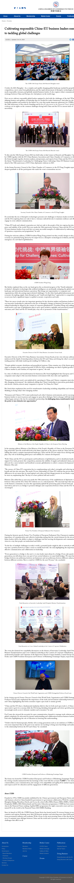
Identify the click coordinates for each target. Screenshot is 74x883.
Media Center (44, 843)
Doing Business (62, 854)
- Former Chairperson (8, 860)
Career (25, 856)
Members (25, 846)
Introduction (5, 846)
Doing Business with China (64, 859)
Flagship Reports (62, 846)
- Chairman (5, 855)
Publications (61, 843)
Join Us (25, 851)
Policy (3, 848)
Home (4, 21)
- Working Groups (7, 858)
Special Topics (61, 848)
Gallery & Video (44, 851)
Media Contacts (44, 853)
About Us (5, 843)
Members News (27, 848)
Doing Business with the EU (65, 857)
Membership (27, 843)
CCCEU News (44, 846)
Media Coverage (44, 848)
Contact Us (5, 865)
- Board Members (7, 853)
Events (9, 21)
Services (4, 862)
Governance (5, 851)
